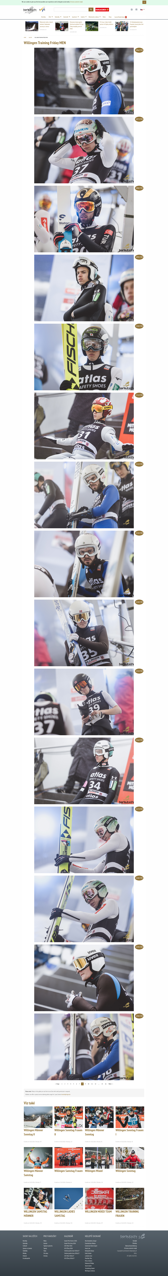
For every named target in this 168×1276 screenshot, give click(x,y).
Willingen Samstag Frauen (68, 1171)
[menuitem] (131, 9)
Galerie (30, 37)
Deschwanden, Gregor (90, 1241)
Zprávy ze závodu (27, 1248)
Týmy (44, 1251)
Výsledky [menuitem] (57, 17)
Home (25, 37)
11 (92, 1084)
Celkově (25, 1246)
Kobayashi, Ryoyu (89, 1251)
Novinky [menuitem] (43, 17)
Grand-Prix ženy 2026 (70, 1243)
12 (95, 1084)
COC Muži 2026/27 (69, 1256)
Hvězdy (45, 1256)
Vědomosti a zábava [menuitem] (94, 17)
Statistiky (25, 1251)
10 (88, 1084)
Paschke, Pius (88, 1258)
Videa (44, 1241)
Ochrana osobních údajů (76, 2)
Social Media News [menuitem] (120, 17)
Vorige (57, 1084)
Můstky (24, 1253)
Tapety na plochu (47, 1246)
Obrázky (135, 1243)
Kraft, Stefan (88, 1253)
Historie (25, 1256)
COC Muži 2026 (68, 1246)
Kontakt (135, 1241)
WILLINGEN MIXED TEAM (98, 1211)
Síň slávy (45, 1253)
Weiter (110, 1084)
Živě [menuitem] (50, 17)
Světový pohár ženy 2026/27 (71, 1253)
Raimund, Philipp (89, 1263)
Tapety (45, 1248)
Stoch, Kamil (88, 1266)
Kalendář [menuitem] (65, 17)
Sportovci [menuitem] (74, 17)
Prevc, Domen (88, 1261)
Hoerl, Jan (87, 1248)
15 (102, 1084)
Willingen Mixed (94, 1171)
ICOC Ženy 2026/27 (69, 1258)
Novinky (25, 1241)
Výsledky (25, 1243)
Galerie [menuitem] (83, 17)
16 (105, 1084)
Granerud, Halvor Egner (91, 1246)
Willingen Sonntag (126, 1171)
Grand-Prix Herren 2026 (70, 1241)
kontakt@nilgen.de (65, 1094)
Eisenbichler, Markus (90, 1243)
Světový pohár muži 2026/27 (71, 1251)
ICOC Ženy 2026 (68, 1248)
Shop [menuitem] (110, 17)
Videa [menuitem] (104, 17)
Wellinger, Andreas (90, 1271)
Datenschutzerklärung (131, 1246)
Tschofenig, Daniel (90, 1268)
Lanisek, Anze (88, 1256)
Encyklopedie (26, 1258)
